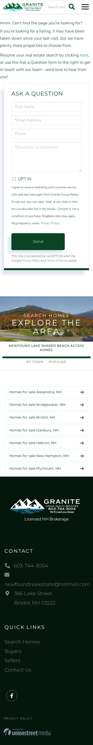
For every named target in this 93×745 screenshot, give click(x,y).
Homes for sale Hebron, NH (32, 443)
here (84, 55)
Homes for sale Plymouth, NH (35, 468)
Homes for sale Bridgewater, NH (37, 404)
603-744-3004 (31, 566)
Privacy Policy (50, 223)
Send (38, 241)
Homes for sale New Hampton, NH (39, 455)
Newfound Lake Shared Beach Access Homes (46, 348)
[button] (71, 7)
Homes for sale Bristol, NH (32, 417)
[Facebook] (11, 696)
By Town (35, 362)
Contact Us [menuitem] (17, 670)
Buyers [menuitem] (13, 651)
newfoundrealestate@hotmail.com (46, 584)
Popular (57, 362)
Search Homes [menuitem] (22, 642)
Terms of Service (57, 260)
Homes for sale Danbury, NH (34, 430)
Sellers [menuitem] (12, 660)
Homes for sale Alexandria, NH (35, 392)
